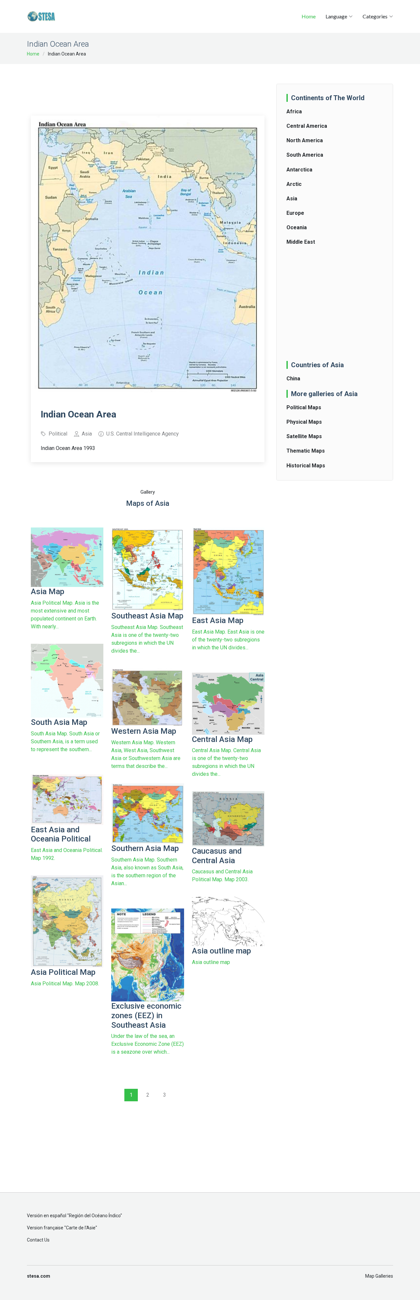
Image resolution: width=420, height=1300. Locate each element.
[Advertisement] (150, 85)
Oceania (296, 227)
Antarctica (299, 170)
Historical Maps (305, 465)
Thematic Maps (305, 451)
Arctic (294, 184)
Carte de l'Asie (80, 1227)
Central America (306, 126)
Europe (295, 213)
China (293, 378)
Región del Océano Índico (94, 1215)
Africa (294, 111)
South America (304, 155)
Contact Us (38, 1240)
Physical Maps (304, 422)
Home (309, 16)
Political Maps (303, 407)
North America (304, 140)
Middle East (300, 242)
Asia (291, 198)
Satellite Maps (304, 436)
